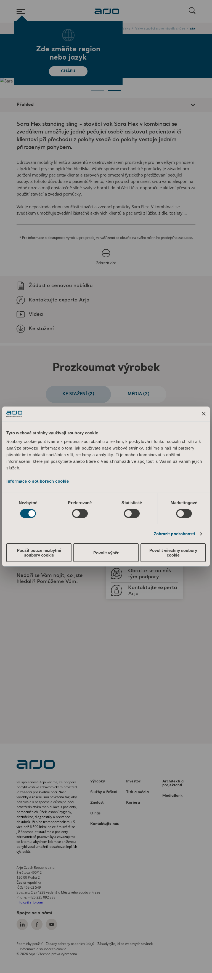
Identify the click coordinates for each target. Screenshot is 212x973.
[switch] (80, 513)
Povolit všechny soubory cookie (173, 552)
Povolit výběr (106, 552)
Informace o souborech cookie (37, 481)
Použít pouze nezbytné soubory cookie (39, 552)
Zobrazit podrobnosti (174, 533)
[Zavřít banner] (204, 414)
